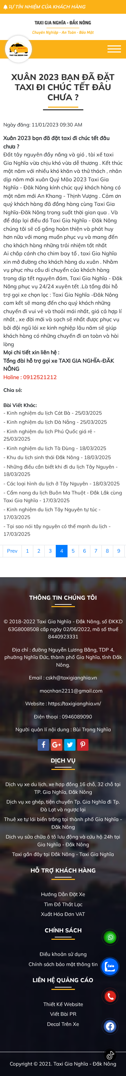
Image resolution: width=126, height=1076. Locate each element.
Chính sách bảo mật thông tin (63, 964)
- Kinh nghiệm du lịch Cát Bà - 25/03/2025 (52, 413)
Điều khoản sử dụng (63, 954)
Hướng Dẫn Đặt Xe (63, 894)
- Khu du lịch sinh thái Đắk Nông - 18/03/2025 (57, 457)
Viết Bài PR (63, 1014)
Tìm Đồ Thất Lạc (63, 904)
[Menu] (114, 49)
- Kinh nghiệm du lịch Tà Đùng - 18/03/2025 (54, 448)
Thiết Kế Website (63, 1004)
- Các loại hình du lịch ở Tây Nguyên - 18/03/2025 (61, 483)
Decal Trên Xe (63, 1024)
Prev (12, 551)
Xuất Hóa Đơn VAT (63, 914)
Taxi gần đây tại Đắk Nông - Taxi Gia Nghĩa (63, 854)
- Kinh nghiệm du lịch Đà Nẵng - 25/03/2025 (55, 422)
